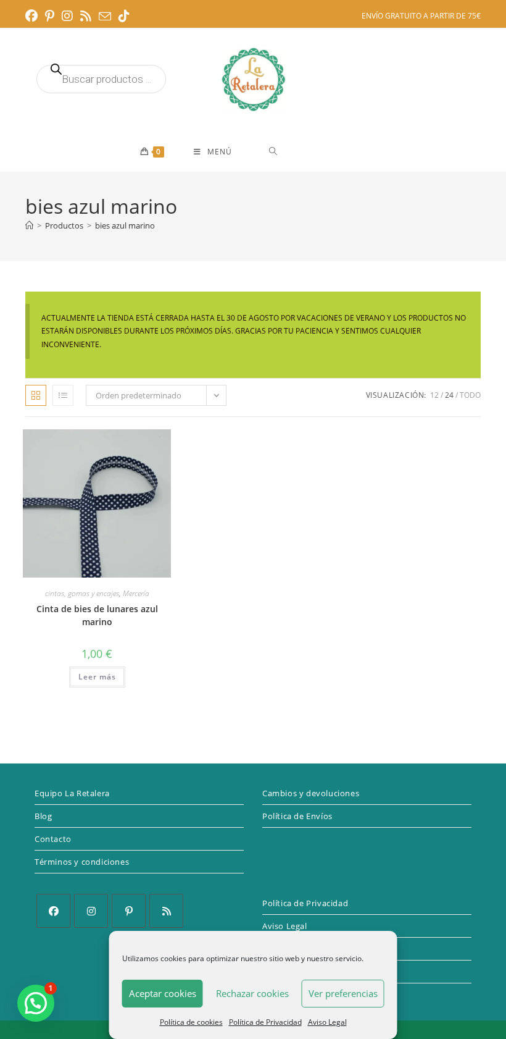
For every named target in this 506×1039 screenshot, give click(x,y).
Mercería (136, 593)
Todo (470, 395)
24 (449, 395)
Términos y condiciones (82, 861)
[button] (35, 1003)
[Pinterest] (129, 911)
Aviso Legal (327, 1022)
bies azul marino (125, 225)
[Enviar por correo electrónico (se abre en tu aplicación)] (105, 16)
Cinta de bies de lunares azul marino (97, 615)
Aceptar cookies (162, 993)
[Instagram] (91, 911)
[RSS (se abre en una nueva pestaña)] (86, 16)
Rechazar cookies (252, 993)
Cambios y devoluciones (310, 793)
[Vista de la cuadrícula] (35, 395)
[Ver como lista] (62, 395)
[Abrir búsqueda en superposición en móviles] (101, 79)
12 (434, 395)
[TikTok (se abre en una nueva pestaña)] (124, 16)
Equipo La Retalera (72, 793)
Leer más (97, 676)
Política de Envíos (297, 816)
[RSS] (166, 911)
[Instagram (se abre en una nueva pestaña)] (67, 16)
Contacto (53, 838)
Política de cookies (191, 1022)
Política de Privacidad (265, 1022)
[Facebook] (53, 911)
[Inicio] (29, 225)
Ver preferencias (343, 993)
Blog (43, 816)
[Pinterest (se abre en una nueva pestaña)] (49, 16)
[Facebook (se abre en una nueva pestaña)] (33, 16)
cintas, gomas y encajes (82, 593)
